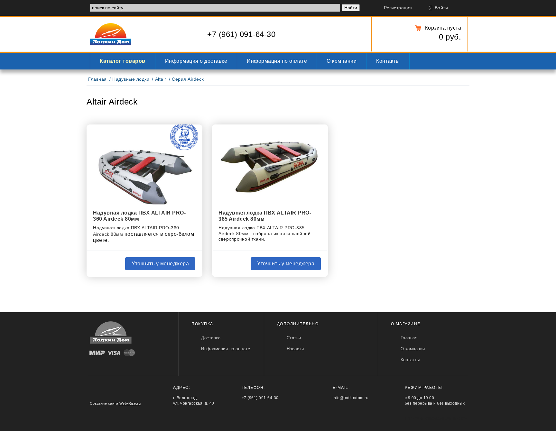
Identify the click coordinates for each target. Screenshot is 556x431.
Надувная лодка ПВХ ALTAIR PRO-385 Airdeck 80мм (264, 216)
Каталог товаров (122, 61)
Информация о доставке (196, 61)
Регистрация (398, 7)
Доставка (210, 337)
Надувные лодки (130, 79)
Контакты (388, 61)
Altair (160, 79)
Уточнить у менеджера (160, 263)
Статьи (294, 337)
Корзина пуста (443, 28)
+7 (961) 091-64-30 (241, 34)
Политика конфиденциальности (436, 418)
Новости (295, 348)
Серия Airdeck (188, 79)
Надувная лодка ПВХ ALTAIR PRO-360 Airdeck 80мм (139, 216)
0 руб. (450, 36)
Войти (441, 7)
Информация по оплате (277, 61)
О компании (342, 61)
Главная (97, 79)
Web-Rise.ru (130, 403)
